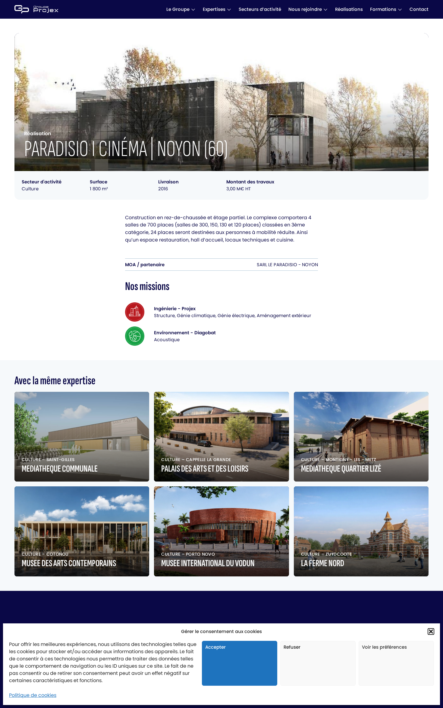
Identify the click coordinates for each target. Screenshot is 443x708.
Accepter (215, 647)
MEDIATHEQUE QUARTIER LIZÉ (341, 468)
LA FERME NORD (322, 563)
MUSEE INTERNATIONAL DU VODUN (208, 563)
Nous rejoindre (305, 9)
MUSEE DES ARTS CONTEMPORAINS (69, 563)
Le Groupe (178, 9)
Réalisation (37, 133)
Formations (383, 9)
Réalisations (349, 9)
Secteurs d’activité (260, 9)
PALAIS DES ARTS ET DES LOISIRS (204, 468)
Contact (419, 9)
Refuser (292, 647)
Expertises (214, 9)
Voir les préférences (384, 647)
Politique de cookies (32, 695)
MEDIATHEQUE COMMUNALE (60, 468)
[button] (431, 631)
